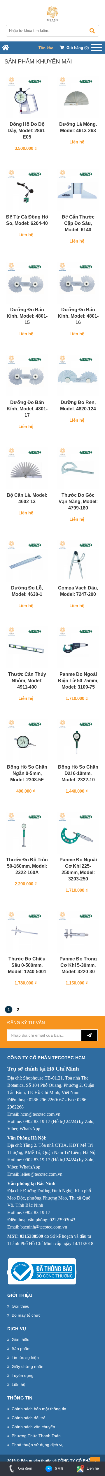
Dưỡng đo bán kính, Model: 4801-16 (78, 316)
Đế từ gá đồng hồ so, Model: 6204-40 (27, 220)
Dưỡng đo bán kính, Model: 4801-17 (27, 409)
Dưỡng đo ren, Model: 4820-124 (78, 405)
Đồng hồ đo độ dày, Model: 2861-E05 (27, 130)
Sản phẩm (21, 1348)
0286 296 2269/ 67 (46, 1099)
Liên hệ (18, 1384)
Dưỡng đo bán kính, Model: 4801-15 (27, 316)
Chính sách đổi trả (29, 1417)
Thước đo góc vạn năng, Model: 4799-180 (78, 501)
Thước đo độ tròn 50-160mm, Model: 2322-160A (27, 866)
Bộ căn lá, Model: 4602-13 (27, 498)
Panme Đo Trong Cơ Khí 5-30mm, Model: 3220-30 (78, 965)
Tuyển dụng (23, 1375)
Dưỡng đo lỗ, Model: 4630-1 (27, 591)
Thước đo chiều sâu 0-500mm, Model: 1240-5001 (27, 965)
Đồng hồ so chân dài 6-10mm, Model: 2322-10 (78, 773)
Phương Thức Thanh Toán (36, 1435)
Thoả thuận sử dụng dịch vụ (38, 1444)
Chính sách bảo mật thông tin (39, 1408)
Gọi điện (24, 1468)
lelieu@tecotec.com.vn (41, 1174)
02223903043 (62, 1219)
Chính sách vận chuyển (33, 1426)
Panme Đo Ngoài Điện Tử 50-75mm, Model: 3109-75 (78, 680)
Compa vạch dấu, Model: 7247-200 (78, 591)
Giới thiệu (20, 1306)
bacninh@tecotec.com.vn (43, 1226)
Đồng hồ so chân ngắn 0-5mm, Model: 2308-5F (27, 773)
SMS (58, 1468)
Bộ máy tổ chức (26, 1315)
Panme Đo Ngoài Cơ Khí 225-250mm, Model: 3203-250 (78, 869)
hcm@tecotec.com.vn (40, 1114)
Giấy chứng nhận (27, 1366)
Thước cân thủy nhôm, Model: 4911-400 (27, 680)
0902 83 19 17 (36, 1121)
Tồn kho (45, 48)
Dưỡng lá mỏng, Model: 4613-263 (78, 127)
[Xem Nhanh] (42, 112)
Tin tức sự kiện (25, 1357)
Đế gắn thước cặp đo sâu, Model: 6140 (78, 223)
